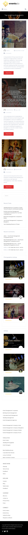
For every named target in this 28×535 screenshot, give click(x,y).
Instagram (7, 531)
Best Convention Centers (9, 457)
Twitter (5, 531)
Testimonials (6, 486)
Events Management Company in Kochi (12, 432)
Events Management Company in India (12, 425)
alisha (5, 236)
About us (5, 495)
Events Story (6, 512)
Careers (5, 481)
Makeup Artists (6, 437)
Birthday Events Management (10, 412)
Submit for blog (6, 515)
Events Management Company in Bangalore (13, 427)
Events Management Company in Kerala (12, 430)
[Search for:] (14, 8)
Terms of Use (6, 468)
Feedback (5, 471)
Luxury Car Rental (7, 455)
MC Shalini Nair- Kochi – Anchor (16, 247)
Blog (4, 483)
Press (4, 503)
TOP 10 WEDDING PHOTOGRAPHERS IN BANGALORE (14, 92)
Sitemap (5, 466)
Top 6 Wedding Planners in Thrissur (12, 224)
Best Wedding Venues (8, 450)
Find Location (6, 510)
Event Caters (6, 440)
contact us (5, 498)
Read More (8, 73)
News (4, 473)
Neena (8, 50)
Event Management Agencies (10, 420)
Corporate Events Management (10, 415)
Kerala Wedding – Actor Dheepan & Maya (14, 153)
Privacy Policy (6, 500)
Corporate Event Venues (8, 452)
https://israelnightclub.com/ (10, 239)
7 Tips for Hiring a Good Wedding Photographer (14, 34)
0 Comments (8, 53)
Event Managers (6, 445)
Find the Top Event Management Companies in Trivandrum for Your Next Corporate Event (13, 213)
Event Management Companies (10, 410)
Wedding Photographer (8, 442)
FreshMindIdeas (11, 528)
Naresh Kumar (9, 110)
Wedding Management (8, 417)
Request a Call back (7, 517)
